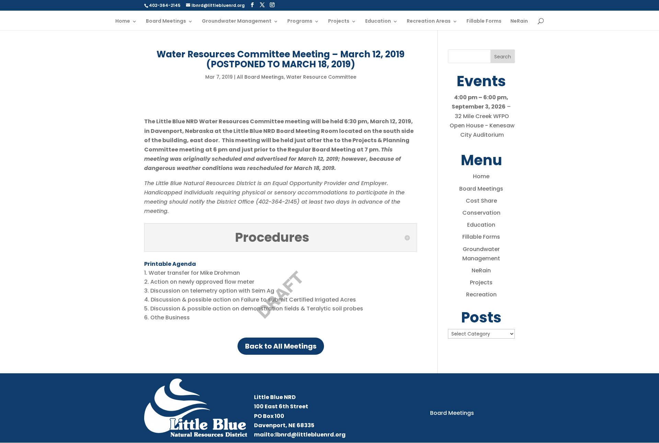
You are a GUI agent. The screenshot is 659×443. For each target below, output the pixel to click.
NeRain (519, 21)
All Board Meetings (260, 76)
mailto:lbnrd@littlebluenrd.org (300, 435)
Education (378, 21)
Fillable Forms (483, 21)
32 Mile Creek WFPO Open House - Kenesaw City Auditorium (482, 125)
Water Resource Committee (321, 76)
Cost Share (481, 201)
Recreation (481, 294)
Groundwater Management (236, 21)
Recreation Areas (429, 21)
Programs (299, 21)
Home (122, 21)
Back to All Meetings (280, 346)
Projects (338, 21)
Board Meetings (166, 21)
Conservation (481, 213)
